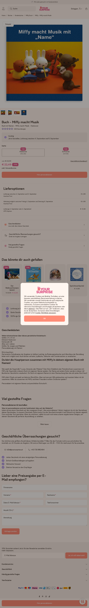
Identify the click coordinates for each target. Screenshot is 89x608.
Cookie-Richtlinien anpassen (45, 313)
